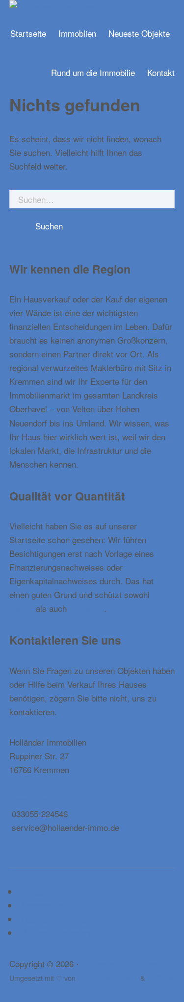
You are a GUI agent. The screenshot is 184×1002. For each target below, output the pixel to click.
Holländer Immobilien (119, 963)
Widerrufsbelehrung (57, 933)
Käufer (21, 608)
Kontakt (161, 72)
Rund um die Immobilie (93, 72)
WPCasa (160, 978)
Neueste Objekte (139, 33)
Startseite (28, 33)
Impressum (42, 905)
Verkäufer (86, 608)
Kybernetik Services (108, 978)
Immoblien (77, 33)
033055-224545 (40, 800)
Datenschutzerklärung (62, 919)
